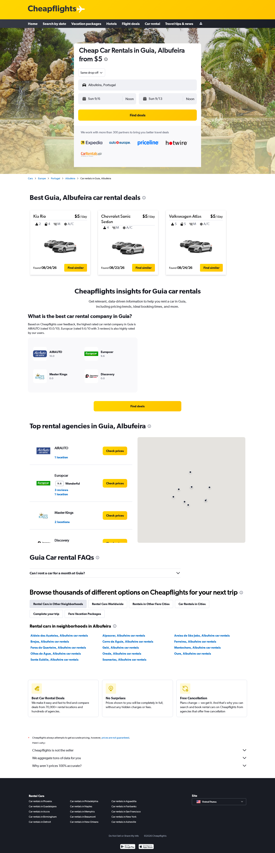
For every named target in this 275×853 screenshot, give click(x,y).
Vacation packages (86, 24)
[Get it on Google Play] (127, 847)
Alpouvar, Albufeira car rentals (123, 635)
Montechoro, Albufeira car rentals (197, 647)
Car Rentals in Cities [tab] (192, 604)
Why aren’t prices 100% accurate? (57, 766)
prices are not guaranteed (115, 737)
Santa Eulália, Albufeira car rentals (54, 659)
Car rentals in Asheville (124, 821)
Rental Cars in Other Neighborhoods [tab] (58, 604)
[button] (106, 59)
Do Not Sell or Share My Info (124, 835)
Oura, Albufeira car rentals (192, 653)
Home (33, 24)
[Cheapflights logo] (52, 9)
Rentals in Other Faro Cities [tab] (151, 604)
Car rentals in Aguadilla (124, 801)
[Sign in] (201, 23)
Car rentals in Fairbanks (124, 806)
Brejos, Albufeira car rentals (50, 641)
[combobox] (91, 72)
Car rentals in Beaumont (83, 816)
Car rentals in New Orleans (84, 821)
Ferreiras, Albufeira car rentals (195, 641)
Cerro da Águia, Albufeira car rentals (127, 641)
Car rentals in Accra (39, 811)
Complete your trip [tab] (46, 614)
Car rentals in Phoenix (40, 801)
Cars (30, 178)
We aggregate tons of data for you (56, 758)
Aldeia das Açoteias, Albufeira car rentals (59, 635)
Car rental (152, 24)
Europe (42, 178)
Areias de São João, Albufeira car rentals (202, 635)
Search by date (54, 24)
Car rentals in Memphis (82, 811)
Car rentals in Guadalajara (43, 806)
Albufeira (70, 178)
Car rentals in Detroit (40, 821)
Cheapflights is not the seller (52, 750)
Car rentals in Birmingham (43, 816)
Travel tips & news (179, 24)
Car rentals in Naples (81, 806)
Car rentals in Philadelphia (84, 801)
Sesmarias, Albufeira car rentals (124, 659)
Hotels (111, 24)
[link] (137, 406)
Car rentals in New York (124, 816)
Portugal (55, 178)
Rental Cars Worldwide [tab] (108, 604)
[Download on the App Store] (146, 847)
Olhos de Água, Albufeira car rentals (56, 653)
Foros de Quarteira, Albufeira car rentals (58, 647)
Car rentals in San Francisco (126, 811)
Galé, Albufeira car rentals (120, 647)
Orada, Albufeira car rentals (121, 653)
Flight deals (131, 24)
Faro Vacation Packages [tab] (84, 614)
